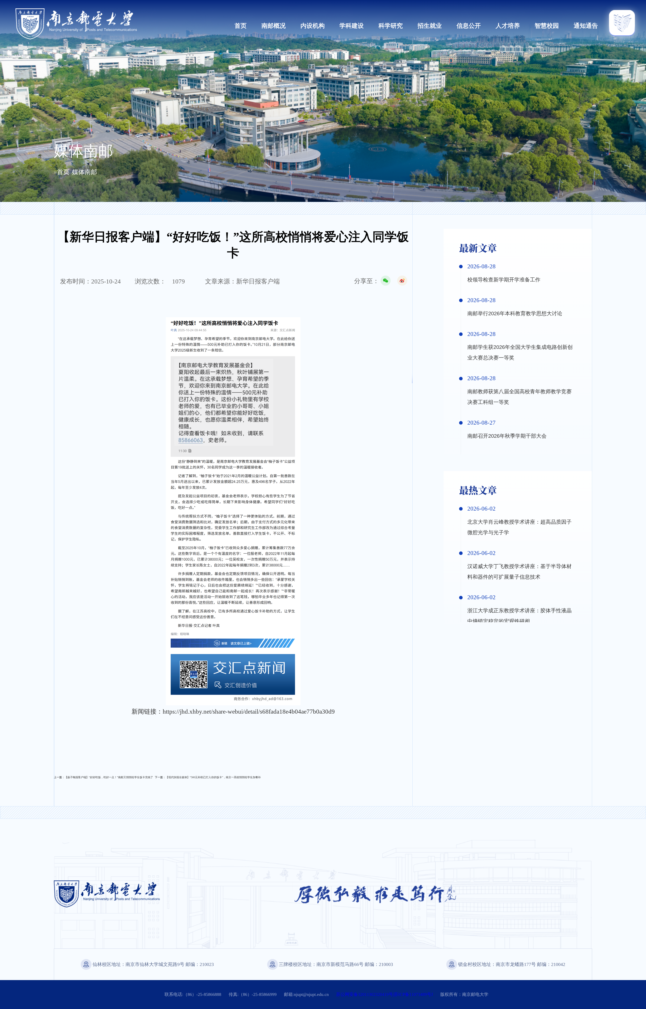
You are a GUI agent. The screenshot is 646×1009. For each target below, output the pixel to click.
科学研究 (391, 25)
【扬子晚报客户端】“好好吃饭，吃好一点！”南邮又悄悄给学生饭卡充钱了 (109, 777)
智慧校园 (547, 25)
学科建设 (351, 25)
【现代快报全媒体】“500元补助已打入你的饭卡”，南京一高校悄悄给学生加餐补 (213, 777)
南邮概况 (273, 25)
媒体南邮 (84, 172)
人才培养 (508, 25)
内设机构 (312, 25)
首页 (241, 25)
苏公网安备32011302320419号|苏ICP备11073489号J (384, 994)
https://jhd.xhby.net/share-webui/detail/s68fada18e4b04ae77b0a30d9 (249, 711)
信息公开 (469, 25)
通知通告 (586, 25)
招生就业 (430, 25)
